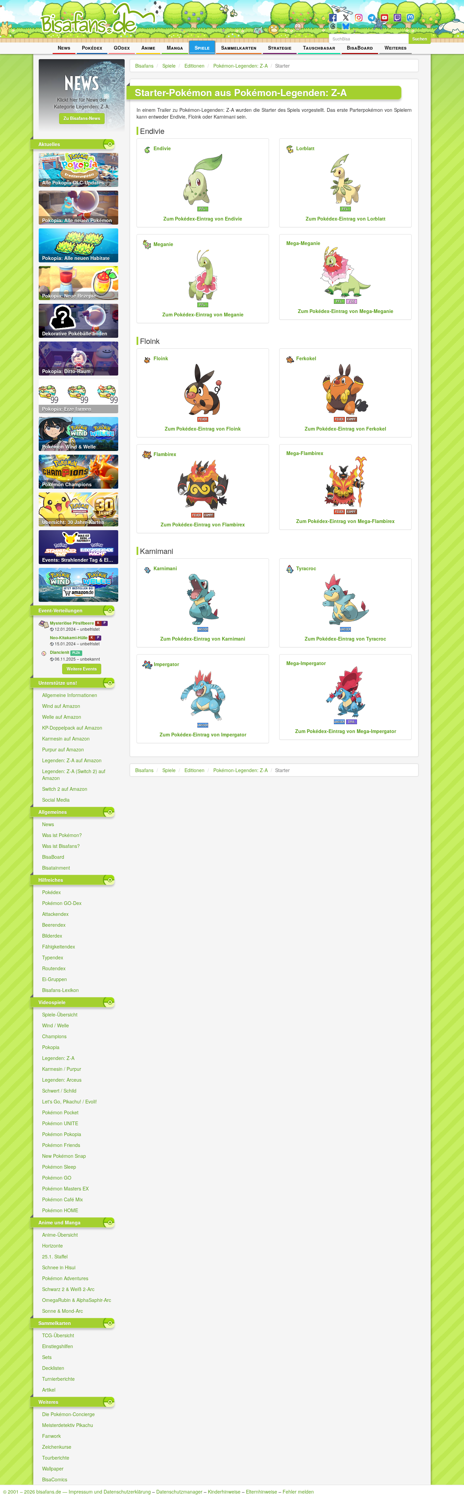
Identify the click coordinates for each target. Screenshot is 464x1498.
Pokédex (92, 47)
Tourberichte (55, 1457)
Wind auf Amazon (61, 705)
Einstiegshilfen (57, 1346)
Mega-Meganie (303, 243)
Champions (54, 1036)
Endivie (162, 148)
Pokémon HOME (60, 1210)
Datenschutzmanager (179, 1491)
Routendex (54, 968)
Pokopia (50, 1047)
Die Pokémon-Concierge (68, 1414)
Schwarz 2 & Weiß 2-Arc (68, 1289)
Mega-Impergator (306, 663)
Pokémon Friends (61, 1145)
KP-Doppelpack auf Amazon (72, 727)
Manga (175, 47)
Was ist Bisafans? (61, 845)
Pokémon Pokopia (61, 1134)
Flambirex (165, 454)
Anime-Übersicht (60, 1234)
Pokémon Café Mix (62, 1199)
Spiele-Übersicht (59, 1014)
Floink (161, 358)
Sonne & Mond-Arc (62, 1310)
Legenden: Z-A (58, 1058)
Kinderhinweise (224, 1491)
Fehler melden (298, 1491)
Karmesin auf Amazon (66, 738)
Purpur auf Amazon (63, 749)
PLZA (76, 652)
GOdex (122, 47)
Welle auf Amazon (61, 716)
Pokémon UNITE (60, 1123)
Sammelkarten (238, 47)
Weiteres (396, 47)
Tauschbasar (319, 47)
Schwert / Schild (59, 1090)
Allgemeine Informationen (69, 695)
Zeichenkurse (56, 1446)
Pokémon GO (56, 1177)
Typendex (52, 957)
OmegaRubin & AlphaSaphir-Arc (76, 1299)
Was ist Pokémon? (62, 835)
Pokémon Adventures (65, 1278)
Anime (148, 47)
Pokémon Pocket (60, 1112)
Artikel (48, 1389)
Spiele (202, 47)
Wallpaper (53, 1468)
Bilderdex (52, 935)
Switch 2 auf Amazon (64, 788)
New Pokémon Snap (64, 1155)
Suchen (419, 39)
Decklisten (53, 1367)
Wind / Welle (55, 1025)
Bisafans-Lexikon (60, 990)
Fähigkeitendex (58, 946)
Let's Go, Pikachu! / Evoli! (69, 1101)
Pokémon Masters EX (65, 1188)
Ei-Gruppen (54, 979)
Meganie (163, 244)
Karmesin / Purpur (61, 1068)
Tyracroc (306, 568)
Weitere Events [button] (82, 669)
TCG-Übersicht (58, 1335)
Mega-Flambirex (304, 453)
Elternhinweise (261, 1491)
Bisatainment (56, 867)
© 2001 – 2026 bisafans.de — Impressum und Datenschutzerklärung (77, 1491)
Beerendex (54, 924)
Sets (47, 1357)
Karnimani (165, 568)
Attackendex (55, 913)
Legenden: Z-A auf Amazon (72, 760)
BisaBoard (360, 47)
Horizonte (52, 1245)
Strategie (279, 47)
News (64, 47)
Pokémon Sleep (59, 1166)
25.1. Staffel (55, 1256)
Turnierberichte (58, 1378)
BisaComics (54, 1479)
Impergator (166, 664)
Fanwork (51, 1435)
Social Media (56, 799)
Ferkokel (306, 358)
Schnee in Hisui (58, 1267)
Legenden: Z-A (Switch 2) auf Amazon (73, 774)
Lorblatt (305, 148)
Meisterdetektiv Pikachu (67, 1425)
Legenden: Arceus (62, 1079)
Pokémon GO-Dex (62, 903)
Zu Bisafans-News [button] (82, 118)
